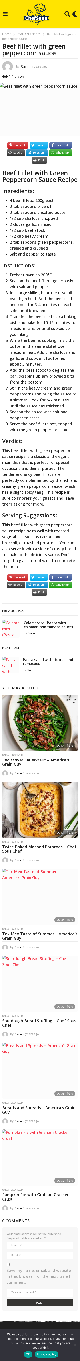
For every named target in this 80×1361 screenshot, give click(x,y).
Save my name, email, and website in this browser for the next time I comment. (39, 1276)
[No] (74, 1345)
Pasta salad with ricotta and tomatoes (48, 661)
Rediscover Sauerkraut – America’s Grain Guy (35, 762)
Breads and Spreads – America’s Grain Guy (39, 1110)
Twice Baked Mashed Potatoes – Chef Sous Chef (39, 849)
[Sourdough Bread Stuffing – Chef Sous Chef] (40, 984)
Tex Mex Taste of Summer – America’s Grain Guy (39, 936)
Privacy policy (46, 1354)
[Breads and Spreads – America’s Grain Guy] (40, 1071)
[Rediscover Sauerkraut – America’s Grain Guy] (40, 723)
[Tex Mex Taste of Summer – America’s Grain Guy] (40, 897)
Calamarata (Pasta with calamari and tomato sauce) (48, 624)
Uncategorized (12, 755)
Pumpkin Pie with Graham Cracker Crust (35, 1197)
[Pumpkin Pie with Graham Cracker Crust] (40, 1157)
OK (28, 1354)
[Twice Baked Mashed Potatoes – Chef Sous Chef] (40, 810)
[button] (5, 14)
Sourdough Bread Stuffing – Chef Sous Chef (39, 1023)
